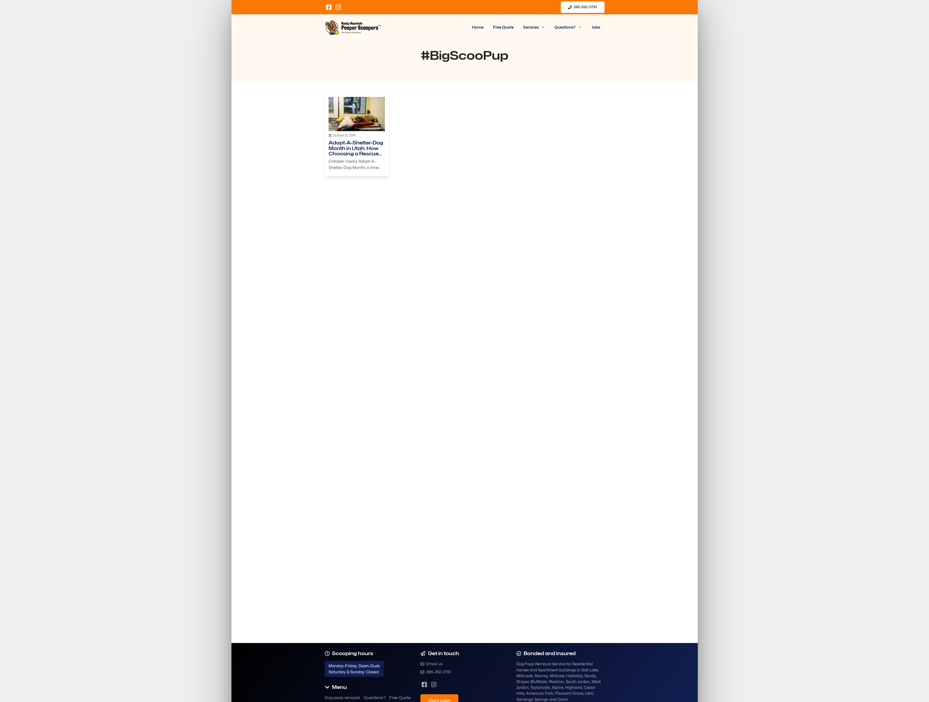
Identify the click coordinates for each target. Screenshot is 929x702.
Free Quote (503, 27)
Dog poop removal (342, 697)
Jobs (596, 27)
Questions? (565, 27)
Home (478, 27)
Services (531, 27)
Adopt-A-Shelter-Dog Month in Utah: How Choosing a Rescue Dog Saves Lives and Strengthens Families (356, 153)
